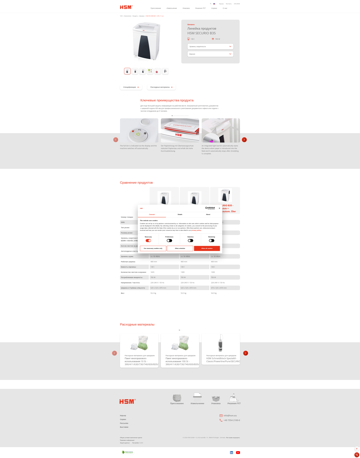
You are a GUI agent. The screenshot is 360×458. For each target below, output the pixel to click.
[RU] (214, 3)
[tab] (146, 41)
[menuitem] (156, 8)
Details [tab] (180, 214)
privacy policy (196, 230)
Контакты (229, 4)
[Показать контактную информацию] (356, 454)
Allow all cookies (207, 248)
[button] (211, 3)
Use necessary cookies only (153, 248)
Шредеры (141, 16)
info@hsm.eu (230, 415)
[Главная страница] (126, 7)
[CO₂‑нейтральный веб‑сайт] (127, 452)
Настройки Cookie (137, 443)
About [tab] (208, 214)
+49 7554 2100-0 (232, 420)
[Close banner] (219, 208)
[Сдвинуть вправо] (244, 139)
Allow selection (180, 248)
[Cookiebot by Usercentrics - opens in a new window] (206, 208)
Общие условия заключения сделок (131, 437)
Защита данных (125, 443)
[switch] (169, 240)
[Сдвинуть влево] (115, 139)
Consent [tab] (152, 214)
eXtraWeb (237, 4)
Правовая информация (127, 440)
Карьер (221, 4)
